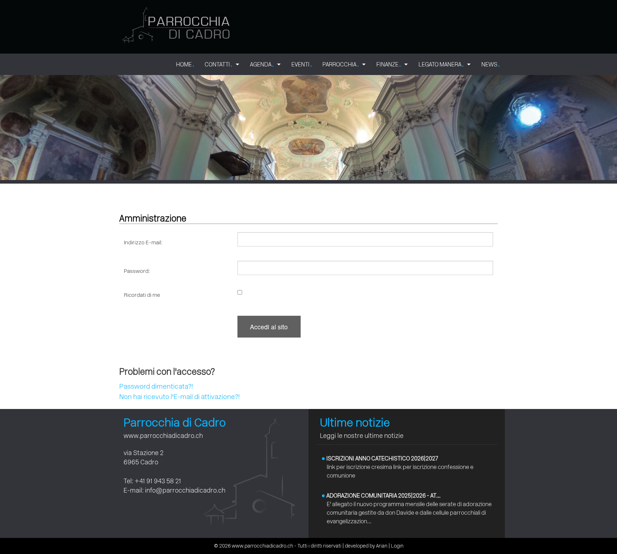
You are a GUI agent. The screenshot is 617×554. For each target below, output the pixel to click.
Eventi (301, 64)
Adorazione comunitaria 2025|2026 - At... (381, 495)
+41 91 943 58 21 (158, 481)
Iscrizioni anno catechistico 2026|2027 (379, 458)
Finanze (388, 64)
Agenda (262, 64)
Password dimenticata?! (156, 386)
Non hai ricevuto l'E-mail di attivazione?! (179, 397)
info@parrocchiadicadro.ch (185, 490)
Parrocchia (340, 64)
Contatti (218, 64)
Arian (381, 546)
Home (185, 64)
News (490, 64)
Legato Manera (440, 64)
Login (397, 546)
